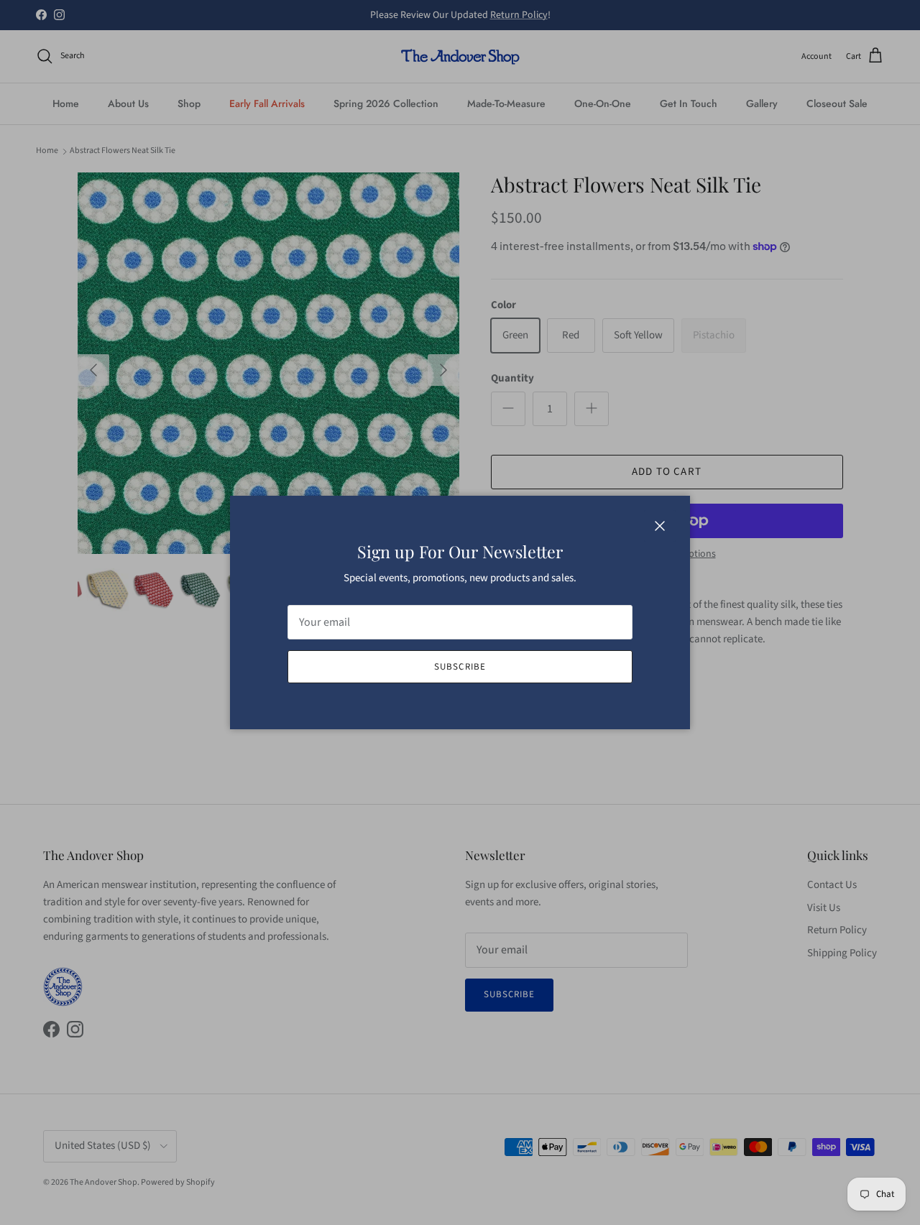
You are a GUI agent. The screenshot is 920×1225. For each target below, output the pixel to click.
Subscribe (459, 666)
